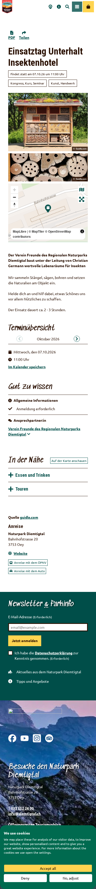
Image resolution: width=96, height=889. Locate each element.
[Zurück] (19, 339)
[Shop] (88, 6)
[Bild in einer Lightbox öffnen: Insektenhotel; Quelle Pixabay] (48, 167)
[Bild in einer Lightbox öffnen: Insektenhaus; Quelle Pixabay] (48, 122)
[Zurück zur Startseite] (7, 6)
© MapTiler (36, 231)
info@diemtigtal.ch (24, 813)
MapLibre (19, 231)
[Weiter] (77, 339)
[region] (48, 212)
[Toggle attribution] (82, 231)
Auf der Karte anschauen (69, 461)
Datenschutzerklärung (53, 653)
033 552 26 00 (22, 808)
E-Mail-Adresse (30, 616)
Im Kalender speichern (27, 366)
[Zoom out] (14, 197)
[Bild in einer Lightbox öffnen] (35, 718)
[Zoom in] (14, 189)
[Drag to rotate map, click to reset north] (14, 204)
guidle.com (29, 517)
